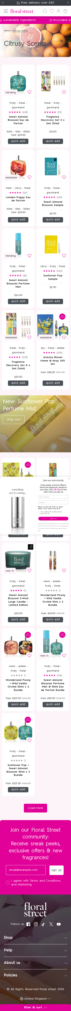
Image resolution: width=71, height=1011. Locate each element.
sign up (53, 518)
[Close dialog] (69, 479)
